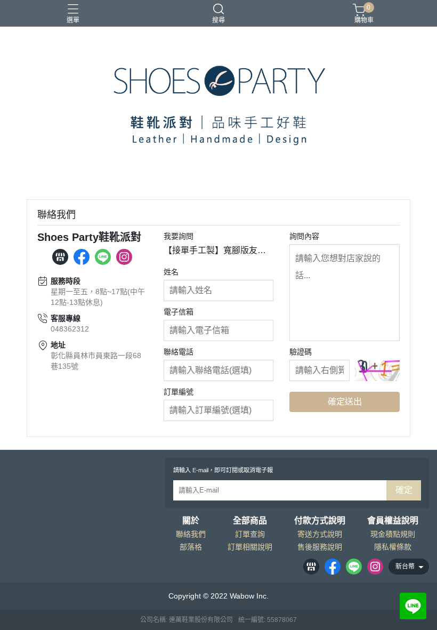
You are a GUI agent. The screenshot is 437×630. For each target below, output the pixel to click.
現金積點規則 (392, 534)
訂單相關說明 (250, 547)
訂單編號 (178, 391)
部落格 (191, 547)
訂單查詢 (250, 534)
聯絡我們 (191, 534)
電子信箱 (178, 312)
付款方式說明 (319, 520)
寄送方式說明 (319, 534)
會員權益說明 (392, 520)
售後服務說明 (319, 547)
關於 (190, 520)
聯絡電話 (178, 352)
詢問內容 (304, 236)
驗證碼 (300, 352)
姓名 (171, 272)
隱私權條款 (392, 547)
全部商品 (250, 520)
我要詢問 (178, 236)
